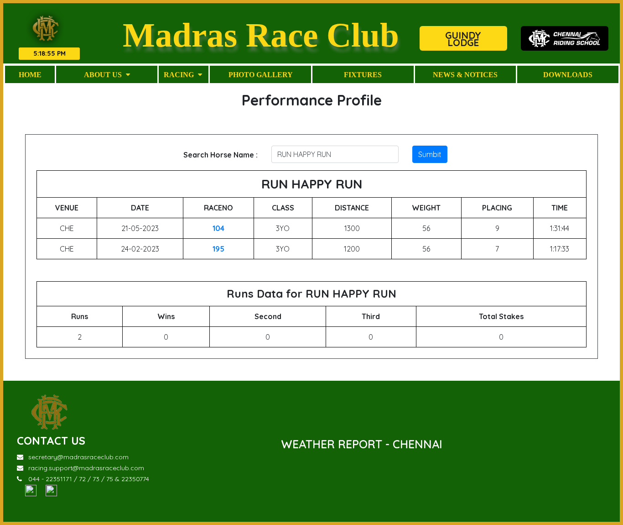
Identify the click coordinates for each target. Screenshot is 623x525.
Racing (180, 74)
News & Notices (465, 74)
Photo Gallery (260, 74)
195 (218, 248)
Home (30, 74)
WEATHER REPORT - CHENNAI (361, 444)
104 (218, 228)
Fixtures (363, 74)
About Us (104, 74)
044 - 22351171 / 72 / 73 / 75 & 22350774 (88, 479)
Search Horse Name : (220, 154)
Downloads (567, 74)
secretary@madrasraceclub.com (78, 457)
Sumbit (429, 154)
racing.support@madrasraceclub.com (86, 468)
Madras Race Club (261, 34)
